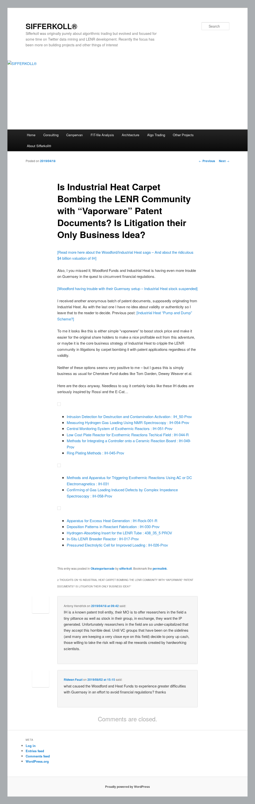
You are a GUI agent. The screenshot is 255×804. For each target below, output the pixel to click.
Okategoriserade (103, 568)
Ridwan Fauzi (73, 679)
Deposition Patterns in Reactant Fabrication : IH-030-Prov (113, 526)
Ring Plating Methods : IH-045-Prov (95, 452)
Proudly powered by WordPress (127, 786)
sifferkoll (125, 568)
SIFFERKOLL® (51, 26)
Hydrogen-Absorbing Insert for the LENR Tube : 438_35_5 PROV (119, 532)
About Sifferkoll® (39, 145)
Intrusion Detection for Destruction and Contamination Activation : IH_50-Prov (129, 416)
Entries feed (35, 750)
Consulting (51, 134)
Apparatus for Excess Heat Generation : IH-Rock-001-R (112, 520)
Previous (207, 161)
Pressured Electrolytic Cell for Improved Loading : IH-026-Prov (117, 545)
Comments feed (38, 756)
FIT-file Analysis (102, 134)
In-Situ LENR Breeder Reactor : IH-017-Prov (103, 538)
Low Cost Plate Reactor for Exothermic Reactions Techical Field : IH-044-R (128, 434)
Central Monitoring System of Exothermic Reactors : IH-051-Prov (120, 428)
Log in (31, 745)
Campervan (74, 134)
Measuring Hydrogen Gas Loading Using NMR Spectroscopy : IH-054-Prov (128, 422)
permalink (160, 568)
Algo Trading (156, 134)
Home (31, 134)
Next (224, 161)
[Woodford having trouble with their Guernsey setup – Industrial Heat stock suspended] (127, 288)
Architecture (130, 134)
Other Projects (183, 134)
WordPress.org (37, 761)
